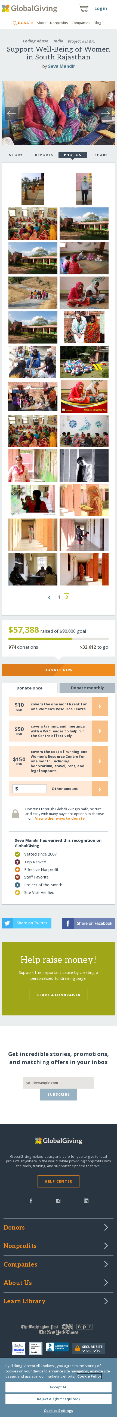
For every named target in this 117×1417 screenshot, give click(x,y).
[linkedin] (86, 1200)
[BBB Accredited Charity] (59, 1348)
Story (16, 154)
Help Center (58, 1181)
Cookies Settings (58, 1410)
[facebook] (31, 1200)
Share (100, 154)
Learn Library (24, 1301)
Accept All (58, 1387)
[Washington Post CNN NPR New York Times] (58, 1331)
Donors (14, 1227)
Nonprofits (59, 22)
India (58, 40)
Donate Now (58, 669)
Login (100, 8)
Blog (97, 22)
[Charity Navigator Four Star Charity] (20, 1348)
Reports (44, 154)
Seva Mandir (61, 66)
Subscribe (58, 1094)
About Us (18, 1283)
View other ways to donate (60, 818)
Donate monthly (87, 687)
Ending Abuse (35, 40)
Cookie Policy (89, 1376)
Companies (81, 22)
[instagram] (58, 1200)
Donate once (30, 688)
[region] (58, 1387)
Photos (73, 154)
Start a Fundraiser (58, 994)
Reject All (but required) (58, 1398)
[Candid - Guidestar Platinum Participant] (37, 1348)
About (42, 22)
